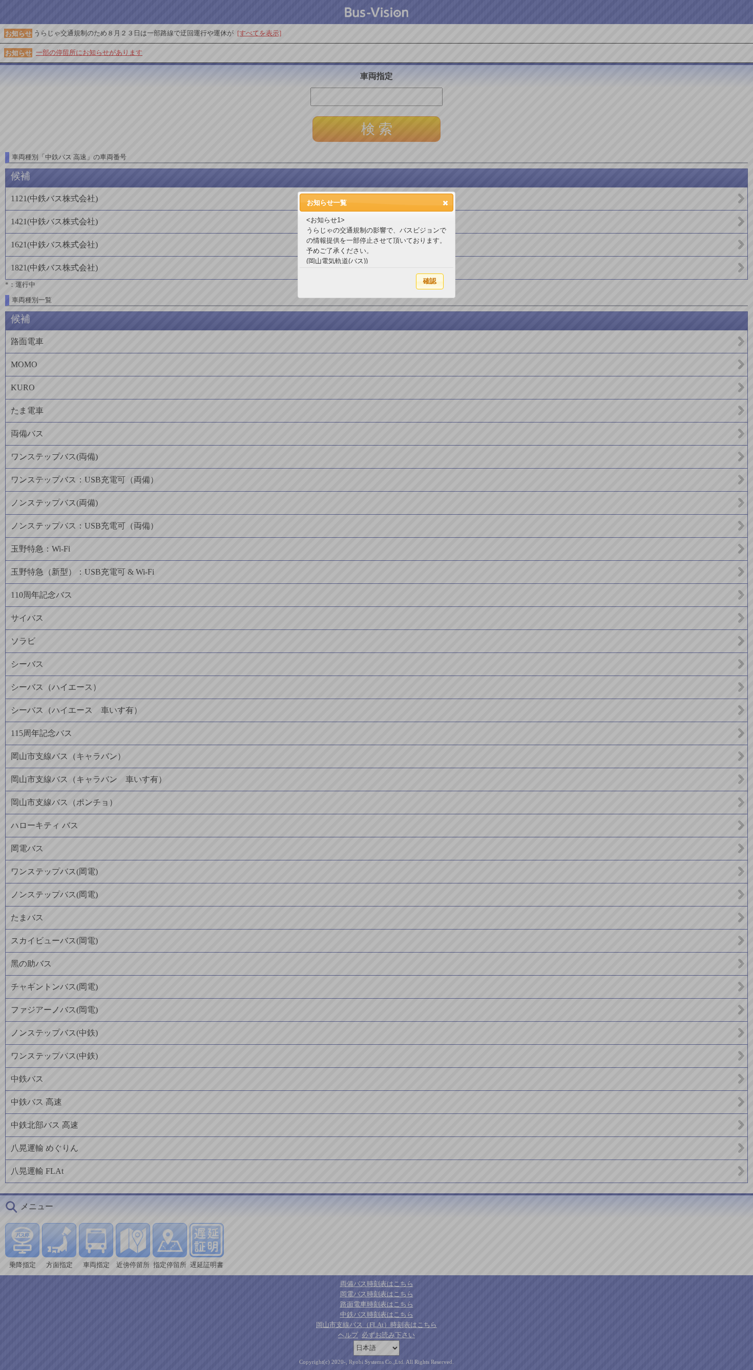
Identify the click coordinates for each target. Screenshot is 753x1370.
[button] (445, 203)
